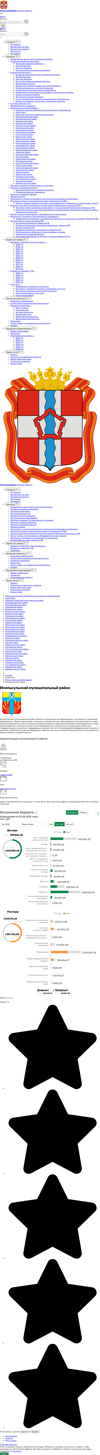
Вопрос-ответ (16, 363)
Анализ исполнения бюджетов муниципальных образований (43, 110)
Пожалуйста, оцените (10, 1431)
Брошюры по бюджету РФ (21, 271)
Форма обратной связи (20, 359)
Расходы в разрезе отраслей (23, 194)
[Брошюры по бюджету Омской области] (46, 242)
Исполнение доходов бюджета (29, 97)
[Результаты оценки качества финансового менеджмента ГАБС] (68, 201)
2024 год (19, 249)
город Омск (21, 112)
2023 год (19, 251)
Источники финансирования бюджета (33, 70)
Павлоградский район (26, 159)
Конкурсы (15, 284)
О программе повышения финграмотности (29, 303)
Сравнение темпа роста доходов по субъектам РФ (38, 230)
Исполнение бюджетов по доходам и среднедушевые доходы (43, 236)
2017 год (19, 264)
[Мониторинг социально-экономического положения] (59, 217)
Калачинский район (25, 128)
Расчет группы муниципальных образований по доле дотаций (38, 214)
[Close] (1, 37)
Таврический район (25, 170)
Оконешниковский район (27, 154)
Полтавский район (24, 161)
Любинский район (24, 137)
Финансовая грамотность (16, 299)
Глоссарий (15, 53)
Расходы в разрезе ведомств (23, 188)
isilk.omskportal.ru (8, 788)
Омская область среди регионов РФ (26, 221)
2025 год (19, 246)
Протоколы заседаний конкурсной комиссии (36, 291)
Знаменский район (24, 123)
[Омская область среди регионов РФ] (44, 221)
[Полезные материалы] (31, 306)
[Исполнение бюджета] (31, 73)
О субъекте (15, 44)
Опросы (13, 355)
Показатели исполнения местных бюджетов (36, 90)
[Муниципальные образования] (39, 108)
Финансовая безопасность (28, 319)
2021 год (19, 255)
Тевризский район (24, 174)
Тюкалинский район (25, 176)
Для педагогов (22, 310)
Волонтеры (15, 321)
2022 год (19, 253)
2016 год (19, 266)
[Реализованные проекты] (34, 336)
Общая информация (19, 331)
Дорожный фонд (17, 196)
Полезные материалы (20, 305)
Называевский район (25, 145)
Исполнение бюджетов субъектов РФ (32, 223)
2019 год (19, 260)
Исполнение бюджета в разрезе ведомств (35, 190)
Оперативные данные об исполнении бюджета (31, 59)
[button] (98, 813)
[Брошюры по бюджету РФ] (34, 271)
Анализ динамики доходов (28, 94)
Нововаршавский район (27, 150)
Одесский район (23, 152)
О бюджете (10, 42)
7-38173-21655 (6, 775)
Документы (15, 51)
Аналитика (10, 57)
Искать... (4, 19)
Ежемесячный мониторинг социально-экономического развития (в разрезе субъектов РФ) (57, 219)
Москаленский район (25, 141)
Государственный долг (20, 103)
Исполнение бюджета (20, 72)
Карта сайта (10, 1440)
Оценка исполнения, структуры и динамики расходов (40, 101)
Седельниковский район (27, 168)
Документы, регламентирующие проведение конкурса (40, 289)
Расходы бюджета (24, 68)
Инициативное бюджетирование (18, 329)
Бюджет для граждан (14, 240)
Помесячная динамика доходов (30, 234)
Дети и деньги (22, 308)
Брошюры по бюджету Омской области (27, 242)
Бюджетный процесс (19, 49)
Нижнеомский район (25, 148)
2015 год (19, 269)
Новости (9, 1438)
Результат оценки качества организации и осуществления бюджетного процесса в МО (55, 207)
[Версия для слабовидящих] (1, 14)
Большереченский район (27, 117)
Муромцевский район (26, 143)
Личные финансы (23, 314)
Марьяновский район (25, 139)
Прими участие (12, 352)
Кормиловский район (25, 132)
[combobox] (8, 824)
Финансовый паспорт (25, 83)
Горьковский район (24, 121)
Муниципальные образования (24, 108)
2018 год (19, 262)
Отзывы (13, 325)
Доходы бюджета (23, 66)
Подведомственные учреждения (30, 192)
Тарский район (22, 172)
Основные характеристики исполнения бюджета (38, 75)
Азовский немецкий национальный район (35, 114)
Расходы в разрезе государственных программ (31, 185)
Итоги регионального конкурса (30, 293)
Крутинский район (24, 134)
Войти (2, 16)
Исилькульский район (26, 125)
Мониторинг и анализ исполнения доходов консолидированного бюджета (44, 199)
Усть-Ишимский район (26, 179)
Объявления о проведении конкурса (32, 286)
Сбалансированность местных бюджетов (34, 88)
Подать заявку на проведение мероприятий (30, 323)
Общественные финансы (27, 316)
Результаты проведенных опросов (25, 357)
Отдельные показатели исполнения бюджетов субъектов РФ (43, 225)
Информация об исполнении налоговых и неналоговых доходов (44, 92)
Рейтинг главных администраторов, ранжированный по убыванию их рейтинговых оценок (57, 203)
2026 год (19, 244)
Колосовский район (25, 130)
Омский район (22, 157)
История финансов (24, 312)
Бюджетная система (19, 47)
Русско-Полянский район (27, 163)
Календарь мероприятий (21, 301)
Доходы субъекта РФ (25, 227)
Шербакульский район (26, 183)
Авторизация (11, 1436)
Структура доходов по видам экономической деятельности (42, 99)
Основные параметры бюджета (24, 61)
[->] (26, 22)
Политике (16, 1451)
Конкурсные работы (25, 295)
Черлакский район (24, 181)
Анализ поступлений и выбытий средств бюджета (38, 86)
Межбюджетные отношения (22, 106)
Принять (4, 1454)
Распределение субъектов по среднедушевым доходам (40, 232)
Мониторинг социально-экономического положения (34, 216)
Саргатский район (24, 165)
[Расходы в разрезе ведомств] (37, 188)
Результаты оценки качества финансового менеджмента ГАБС (38, 201)
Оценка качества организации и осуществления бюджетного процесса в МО (45, 205)
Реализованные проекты (21, 335)
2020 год (19, 258)
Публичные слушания (20, 361)
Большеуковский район (26, 119)
